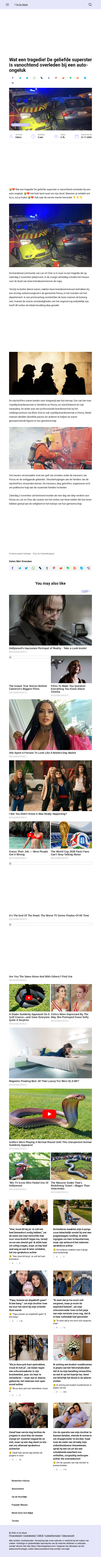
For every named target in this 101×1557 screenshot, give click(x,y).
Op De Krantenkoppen (44, 553)
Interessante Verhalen (21, 553)
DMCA (40, 1535)
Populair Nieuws (20, 1505)
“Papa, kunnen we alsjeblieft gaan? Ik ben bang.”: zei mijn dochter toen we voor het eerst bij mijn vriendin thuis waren (28, 1305)
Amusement (18, 1489)
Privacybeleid (15, 1535)
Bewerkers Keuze (20, 125)
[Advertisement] (50, 35)
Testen (15, 1521)
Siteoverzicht (68, 1535)
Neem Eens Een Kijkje (22, 1513)
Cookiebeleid (29, 1535)
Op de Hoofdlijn (19, 1497)
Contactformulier (52, 1535)
